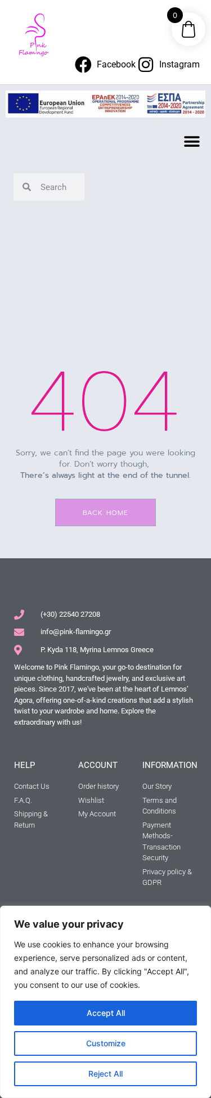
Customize (105, 1043)
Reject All (105, 1073)
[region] (105, 1002)
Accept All (106, 1013)
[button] (192, 141)
